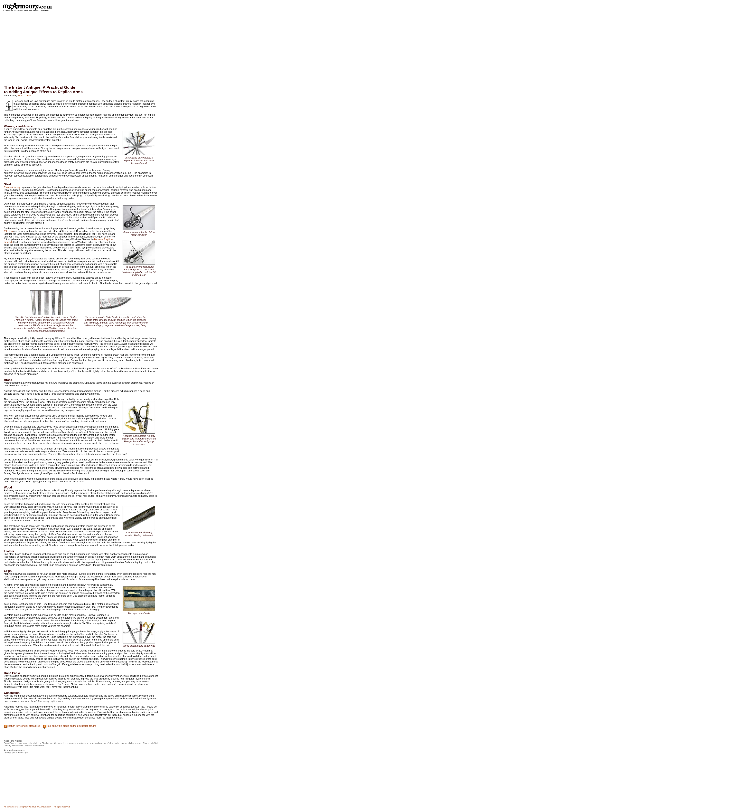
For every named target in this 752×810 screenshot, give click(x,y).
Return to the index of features (24, 726)
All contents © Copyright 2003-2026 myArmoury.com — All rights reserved (37, 807)
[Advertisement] (376, 46)
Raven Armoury (12, 187)
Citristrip (8, 231)
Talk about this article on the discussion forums (71, 726)
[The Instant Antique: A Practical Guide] (139, 155)
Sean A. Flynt (25, 95)
